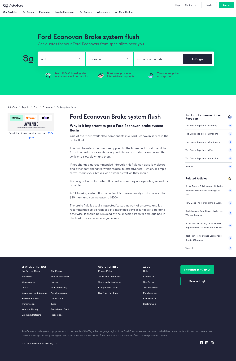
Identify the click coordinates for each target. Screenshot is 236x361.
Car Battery (57, 298)
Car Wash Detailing (31, 314)
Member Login (197, 281)
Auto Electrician (59, 292)
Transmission (28, 303)
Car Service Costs (31, 270)
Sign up (226, 5)
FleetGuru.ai (149, 298)
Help (145, 270)
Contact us (148, 276)
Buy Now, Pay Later (108, 292)
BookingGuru (150, 303)
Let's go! (198, 59)
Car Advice (148, 281)
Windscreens (28, 281)
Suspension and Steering (34, 292)
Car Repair (56, 270)
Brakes (54, 281)
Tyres (53, 303)
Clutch (25, 287)
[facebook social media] (201, 342)
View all (189, 166)
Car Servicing (10, 12)
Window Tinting (30, 309)
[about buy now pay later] (31, 122)
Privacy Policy (105, 270)
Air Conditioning (59, 287)
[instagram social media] (212, 342)
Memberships (150, 292)
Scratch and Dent (60, 309)
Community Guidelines (109, 281)
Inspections (56, 314)
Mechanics (27, 276)
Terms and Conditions (109, 276)
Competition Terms (108, 287)
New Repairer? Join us (197, 269)
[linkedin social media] (207, 342)
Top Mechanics (150, 287)
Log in (209, 5)
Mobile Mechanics (60, 276)
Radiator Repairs (30, 298)
